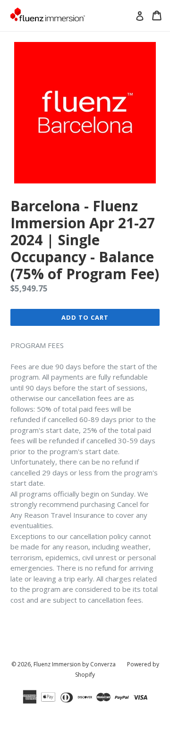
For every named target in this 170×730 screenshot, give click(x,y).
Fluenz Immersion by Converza (75, 664)
